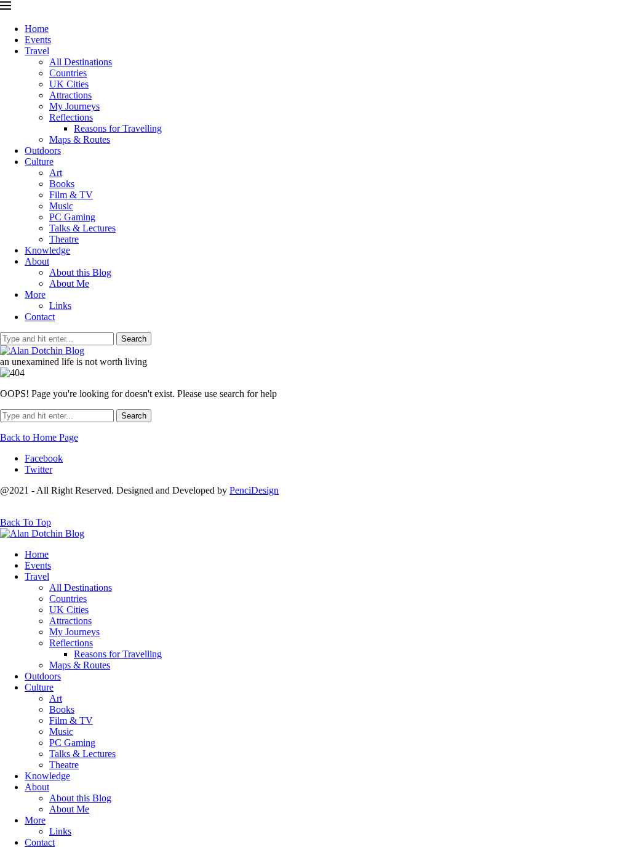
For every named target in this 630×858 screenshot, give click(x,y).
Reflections (71, 117)
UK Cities (69, 84)
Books (61, 183)
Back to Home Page (39, 437)
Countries (68, 73)
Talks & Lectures (82, 228)
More (35, 294)
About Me (69, 283)
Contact (40, 316)
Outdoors (43, 150)
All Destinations (80, 62)
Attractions (70, 95)
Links (60, 305)
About (37, 261)
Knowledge (47, 250)
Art (55, 172)
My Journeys (74, 106)
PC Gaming (72, 217)
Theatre (64, 239)
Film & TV (71, 195)
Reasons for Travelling (118, 128)
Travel (37, 51)
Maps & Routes (79, 139)
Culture (39, 161)
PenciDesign (254, 490)
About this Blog (80, 272)
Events (38, 39)
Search (133, 338)
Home (37, 28)
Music (61, 206)
